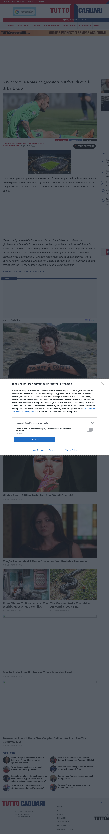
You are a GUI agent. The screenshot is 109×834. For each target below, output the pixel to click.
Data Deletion (38, 450)
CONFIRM (34, 440)
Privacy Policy (70, 450)
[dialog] (54, 417)
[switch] (89, 430)
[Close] (103, 384)
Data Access (54, 450)
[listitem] (54, 422)
